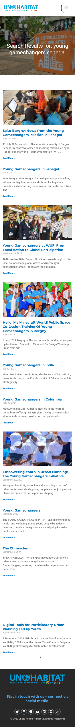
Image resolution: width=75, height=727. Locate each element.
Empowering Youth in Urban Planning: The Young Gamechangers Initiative (35, 474)
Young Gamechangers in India (28, 365)
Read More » (9, 158)
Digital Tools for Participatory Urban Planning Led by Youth (33, 627)
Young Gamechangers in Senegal (31, 169)
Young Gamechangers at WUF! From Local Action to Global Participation (34, 248)
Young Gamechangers (22, 510)
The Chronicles (15, 548)
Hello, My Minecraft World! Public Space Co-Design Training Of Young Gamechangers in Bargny (36, 326)
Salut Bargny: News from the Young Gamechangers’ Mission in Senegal (33, 133)
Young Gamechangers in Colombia (32, 399)
